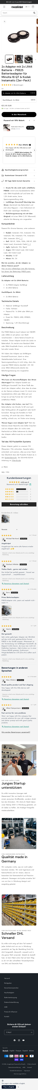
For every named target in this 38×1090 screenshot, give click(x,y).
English (12, 1051)
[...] (20, 238)
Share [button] (6, 467)
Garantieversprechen (11, 988)
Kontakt (6, 1016)
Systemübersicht (11, 457)
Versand (7, 978)
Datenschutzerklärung (11, 1002)
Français (18, 1051)
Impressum (27, 1070)
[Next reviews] (34, 150)
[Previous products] (29, 120)
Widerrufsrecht (31, 1064)
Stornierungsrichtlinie (20, 1074)
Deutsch (5, 1051)
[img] (7, 535)
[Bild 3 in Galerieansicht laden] (28, 59)
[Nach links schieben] (2, 59)
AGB (5, 1007)
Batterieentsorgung (10, 997)
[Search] (34, 13)
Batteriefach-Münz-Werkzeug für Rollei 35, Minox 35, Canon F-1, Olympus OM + (18, 127)
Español (25, 1051)
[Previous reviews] (3, 150)
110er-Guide (16, 460)
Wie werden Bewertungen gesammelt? (16, 732)
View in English (8, 1087)
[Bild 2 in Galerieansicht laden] (19, 59)
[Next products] (34, 120)
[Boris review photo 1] (7, 610)
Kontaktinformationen (16, 1070)
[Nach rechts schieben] (35, 59)
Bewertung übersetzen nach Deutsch (16, 584)
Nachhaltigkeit (9, 993)
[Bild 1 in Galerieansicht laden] (9, 59)
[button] (4, 6)
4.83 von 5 (25, 482)
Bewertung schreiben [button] (19, 504)
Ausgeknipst (10, 1064)
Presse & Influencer (10, 1012)
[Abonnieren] (31, 1032)
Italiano (31, 1051)
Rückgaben (8, 983)
